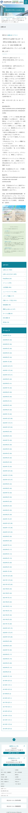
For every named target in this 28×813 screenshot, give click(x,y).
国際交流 (16, 774)
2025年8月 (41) (7, 383)
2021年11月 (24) (8, 580)
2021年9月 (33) (7, 589)
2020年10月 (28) (8, 637)
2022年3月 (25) (7, 562)
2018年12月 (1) (7, 698)
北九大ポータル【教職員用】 (14, 806)
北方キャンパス (13, 746)
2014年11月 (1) (7, 720)
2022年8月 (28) (7, 541)
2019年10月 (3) (7, 689)
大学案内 (16, 770)
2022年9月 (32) (7, 536)
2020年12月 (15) (8, 628)
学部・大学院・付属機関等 (6, 772)
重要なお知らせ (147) (9, 309)
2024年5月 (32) (7, 449)
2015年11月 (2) (7, 715)
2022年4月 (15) (7, 558)
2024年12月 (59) (8, 418)
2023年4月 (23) (7, 506)
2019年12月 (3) (7, 680)
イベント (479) (7, 283)
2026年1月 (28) (7, 361)
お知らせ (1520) (7, 270)
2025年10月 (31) (8, 375)
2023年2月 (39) (7, 514)
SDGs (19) (6, 322)
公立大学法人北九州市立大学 (8, 17)
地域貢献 (2, 774)
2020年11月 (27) (8, 632)
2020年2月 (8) (7, 672)
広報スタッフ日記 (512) (10, 300)
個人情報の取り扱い (5, 790)
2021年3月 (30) (7, 615)
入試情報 (16, 777)
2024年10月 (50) (8, 427)
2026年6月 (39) (7, 340)
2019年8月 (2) (7, 694)
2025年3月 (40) (7, 405)
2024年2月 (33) (7, 462)
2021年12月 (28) (8, 576)
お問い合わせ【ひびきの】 (14, 765)
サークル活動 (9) (8, 313)
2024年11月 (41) (8, 423)
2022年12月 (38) (8, 523)
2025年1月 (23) (7, 414)
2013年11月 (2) (7, 724)
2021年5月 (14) (7, 606)
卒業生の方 (17, 781)
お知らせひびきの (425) (10, 274)
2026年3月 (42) (7, 353)
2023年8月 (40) (7, 488)
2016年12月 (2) (7, 711)
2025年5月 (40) (7, 396)
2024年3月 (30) (7, 458)
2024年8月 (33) (7, 436)
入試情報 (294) (7, 287)
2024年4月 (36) (7, 453)
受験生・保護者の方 (5, 779)
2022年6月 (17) (7, 549)
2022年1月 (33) (7, 571)
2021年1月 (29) (7, 624)
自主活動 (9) (6, 318)
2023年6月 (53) (7, 497)
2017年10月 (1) (7, 707)
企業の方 (2, 783)
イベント (15, 35)
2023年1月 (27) (7, 519)
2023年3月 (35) (7, 510)
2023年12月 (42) (8, 471)
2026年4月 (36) (7, 348)
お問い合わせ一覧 (4, 795)
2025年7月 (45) (7, 388)
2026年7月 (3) (7, 335)
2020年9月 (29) (7, 641)
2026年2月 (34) (7, 357)
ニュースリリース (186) (10, 291)
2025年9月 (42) (7, 379)
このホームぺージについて (6, 793)
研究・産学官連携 (18, 772)
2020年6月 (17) (7, 654)
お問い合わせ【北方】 (14, 753)
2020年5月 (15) (7, 659)
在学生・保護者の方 (5, 781)
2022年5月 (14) (7, 554)
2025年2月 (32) (7, 410)
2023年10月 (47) (8, 479)
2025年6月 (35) (7, 392)
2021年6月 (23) (7, 602)
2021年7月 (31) (7, 597)
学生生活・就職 (4, 777)
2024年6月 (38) (7, 445)
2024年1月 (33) (7, 466)
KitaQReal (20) (7, 278)
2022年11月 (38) (8, 527)
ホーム (2, 770)
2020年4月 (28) (7, 663)
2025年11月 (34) (8, 370)
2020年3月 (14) (7, 667)
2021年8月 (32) (7, 593)
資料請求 (2, 786)
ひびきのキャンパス (14, 758)
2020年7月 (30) (7, 650)
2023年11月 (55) (8, 475)
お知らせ (8, 18)
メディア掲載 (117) (8, 296)
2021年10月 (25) (8, 584)
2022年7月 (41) (7, 545)
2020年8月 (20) (7, 645)
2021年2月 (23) (7, 619)
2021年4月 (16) (7, 611)
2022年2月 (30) (7, 567)
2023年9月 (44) (7, 484)
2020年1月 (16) (7, 676)
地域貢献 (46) (7, 305)
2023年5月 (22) (7, 501)
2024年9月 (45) (7, 431)
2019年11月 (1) (7, 685)
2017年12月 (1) (7, 702)
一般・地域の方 (18, 783)
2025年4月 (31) (7, 401)
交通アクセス (3, 788)
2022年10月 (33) (8, 532)
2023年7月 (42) (7, 493)
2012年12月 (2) (7, 728)
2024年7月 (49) (7, 440)
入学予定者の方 (18, 779)
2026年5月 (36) (7, 344)
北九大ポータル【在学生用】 (14, 800)
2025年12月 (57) (8, 366)
